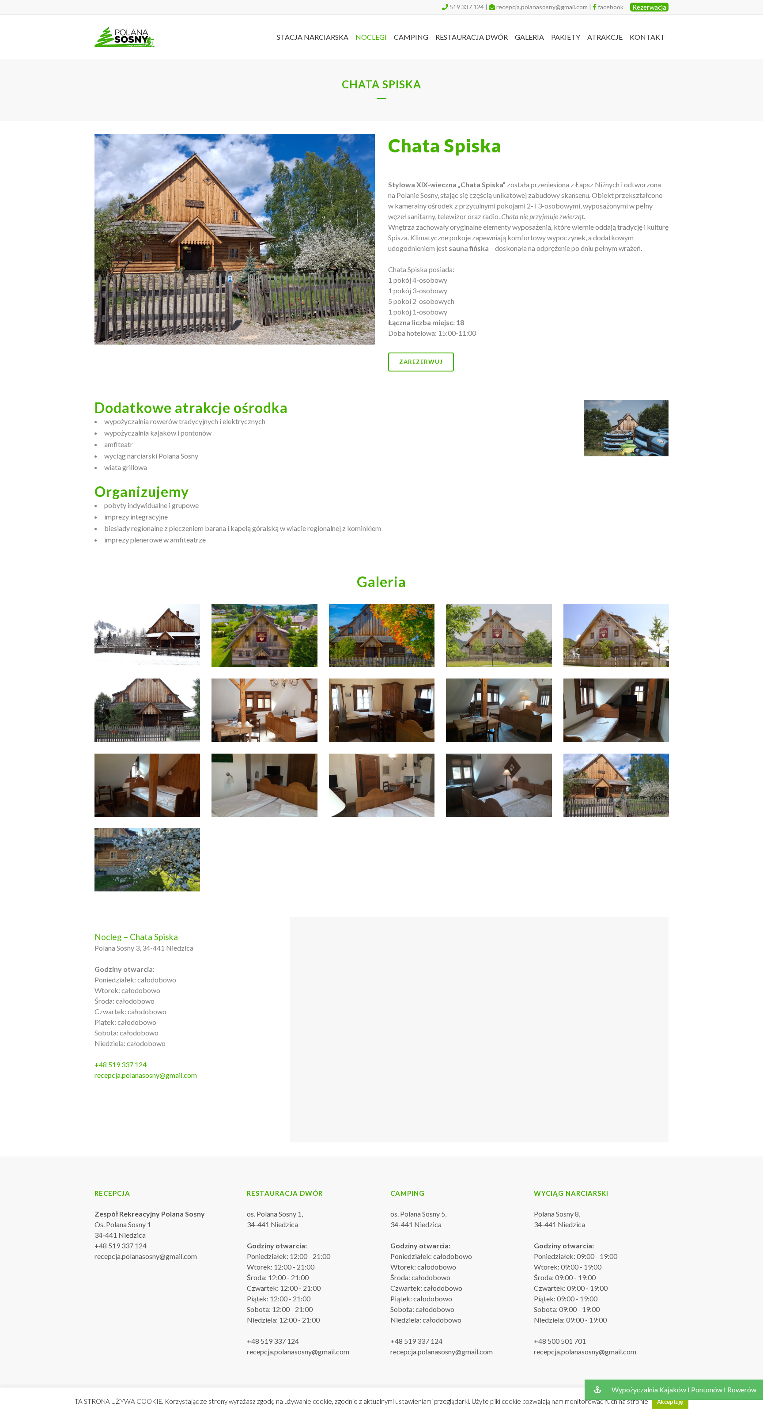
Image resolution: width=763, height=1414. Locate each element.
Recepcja (112, 1193)
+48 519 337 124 (120, 1064)
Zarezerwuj (421, 361)
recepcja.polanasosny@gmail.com (542, 7)
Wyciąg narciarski (571, 1193)
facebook (610, 7)
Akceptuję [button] (670, 1401)
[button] (674, 1390)
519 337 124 (466, 7)
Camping (407, 1193)
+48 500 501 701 (560, 1341)
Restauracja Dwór (285, 1193)
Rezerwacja (649, 7)
